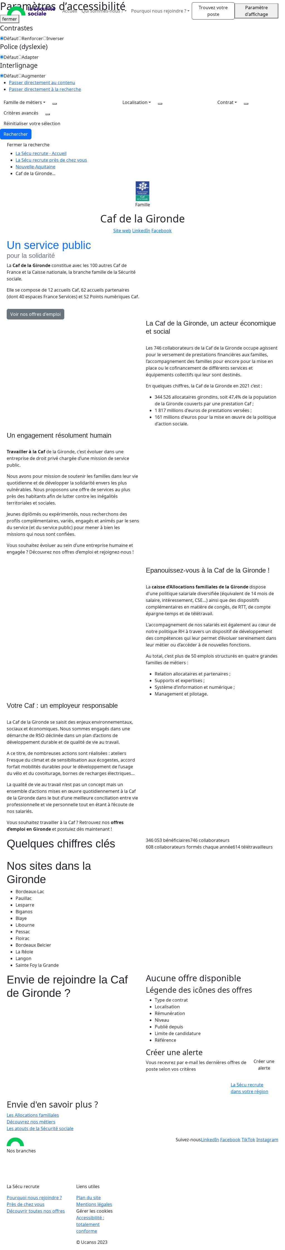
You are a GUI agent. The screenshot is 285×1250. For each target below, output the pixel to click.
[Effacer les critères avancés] (47, 114)
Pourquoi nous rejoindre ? (34, 1198)
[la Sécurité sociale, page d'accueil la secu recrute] (31, 10)
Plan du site (88, 1198)
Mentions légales (94, 1204)
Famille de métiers (23, 102)
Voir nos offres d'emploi (35, 314)
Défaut (11, 38)
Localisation (135, 102)
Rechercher (16, 134)
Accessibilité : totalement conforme (90, 1224)
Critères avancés (21, 113)
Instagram (267, 1140)
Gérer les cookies (94, 1211)
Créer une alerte (264, 1064)
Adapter (30, 57)
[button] (32, 123)
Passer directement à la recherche (45, 89)
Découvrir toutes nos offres (36, 1211)
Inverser (55, 38)
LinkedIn (141, 230)
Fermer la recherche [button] (28, 145)
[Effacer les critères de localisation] (160, 104)
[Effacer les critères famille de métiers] (54, 104)
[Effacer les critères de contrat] (246, 104)
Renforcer (32, 38)
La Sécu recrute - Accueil (41, 153)
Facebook (161, 230)
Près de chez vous (26, 1204)
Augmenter (34, 76)
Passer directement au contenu (42, 82)
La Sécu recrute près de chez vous (51, 160)
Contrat (225, 102)
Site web (122, 230)
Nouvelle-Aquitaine (35, 167)
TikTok (248, 1140)
